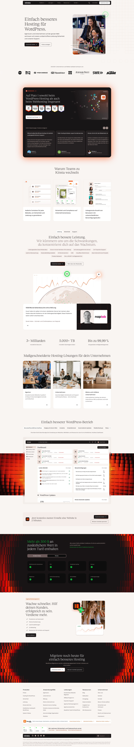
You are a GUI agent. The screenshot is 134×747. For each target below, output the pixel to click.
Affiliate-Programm (69, 698)
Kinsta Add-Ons (27, 705)
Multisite (45, 716)
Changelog (85, 699)
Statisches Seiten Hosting (102, 721)
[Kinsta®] (27, 2)
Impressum (101, 716)
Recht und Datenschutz (104, 713)
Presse (100, 710)
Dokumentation (86, 702)
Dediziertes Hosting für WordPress (29, 709)
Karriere (100, 696)
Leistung (25, 702)
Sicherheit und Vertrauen (102, 706)
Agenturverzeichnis (69, 707)
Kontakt (100, 699)
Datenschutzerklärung (61, 730)
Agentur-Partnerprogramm (71, 704)
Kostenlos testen (104, 2)
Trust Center (52, 730)
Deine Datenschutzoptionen (75, 730)
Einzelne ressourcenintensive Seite (51, 709)
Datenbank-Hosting (87, 721)
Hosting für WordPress (29, 696)
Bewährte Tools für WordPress (72, 710)
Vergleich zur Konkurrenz (86, 706)
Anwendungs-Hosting (75, 721)
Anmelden (94, 2)
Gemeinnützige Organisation (50, 713)
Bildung (45, 699)
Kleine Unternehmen (48, 702)
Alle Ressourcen (86, 710)
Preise (24, 692)
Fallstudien (85, 696)
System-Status (27, 713)
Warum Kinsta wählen (104, 702)
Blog (83, 692)
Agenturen (46, 692)
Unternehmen (47, 696)
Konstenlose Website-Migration (70, 693)
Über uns (100, 692)
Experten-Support (69, 701)
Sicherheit (25, 699)
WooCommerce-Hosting (49, 705)
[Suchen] (89, 2)
